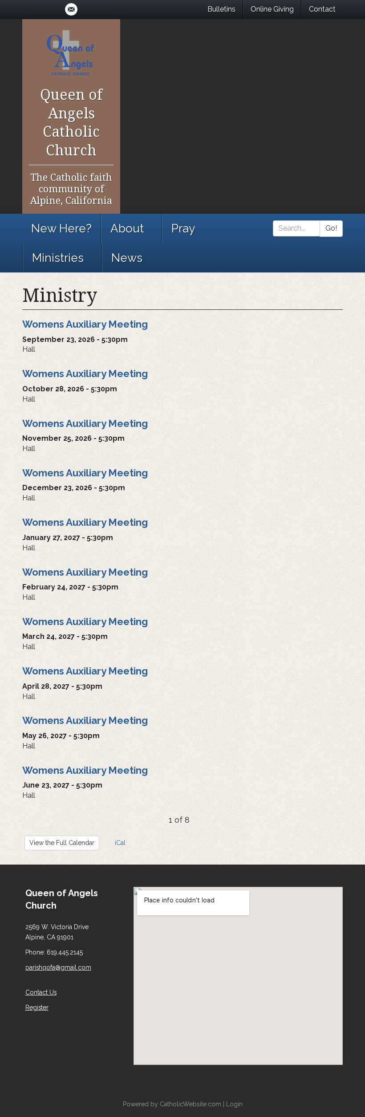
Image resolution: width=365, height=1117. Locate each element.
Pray (183, 228)
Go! (331, 228)
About (127, 228)
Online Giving (272, 9)
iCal (119, 842)
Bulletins (221, 9)
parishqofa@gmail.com (58, 967)
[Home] (71, 52)
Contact (322, 9)
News (126, 257)
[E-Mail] (71, 9)
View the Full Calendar (61, 842)
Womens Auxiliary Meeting (85, 324)
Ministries (58, 257)
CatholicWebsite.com (190, 1104)
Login (234, 1104)
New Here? (61, 228)
